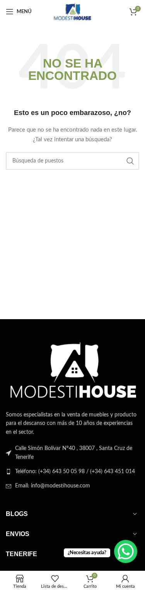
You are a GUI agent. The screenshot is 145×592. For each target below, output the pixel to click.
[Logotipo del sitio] (72, 11)
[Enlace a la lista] (72, 471)
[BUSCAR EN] (130, 161)
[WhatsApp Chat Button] (125, 551)
